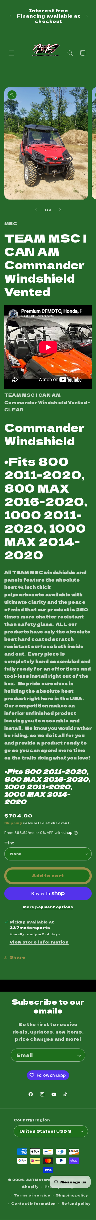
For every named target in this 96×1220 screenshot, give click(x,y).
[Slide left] (36, 210)
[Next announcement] (87, 16)
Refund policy (76, 1203)
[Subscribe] (79, 1055)
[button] (11, 53)
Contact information (33, 1203)
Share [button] (18, 957)
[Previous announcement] (10, 16)
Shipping (13, 823)
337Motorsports (44, 1180)
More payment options (48, 907)
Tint (9, 842)
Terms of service (32, 1195)
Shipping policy (72, 1195)
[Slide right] (60, 210)
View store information (39, 942)
